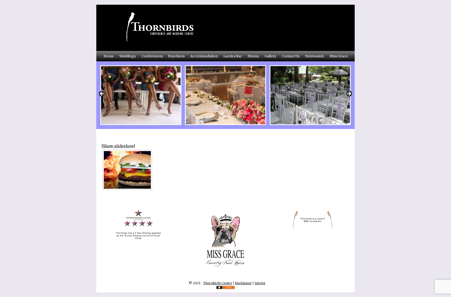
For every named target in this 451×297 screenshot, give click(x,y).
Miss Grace (339, 56)
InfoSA (260, 283)
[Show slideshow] (118, 146)
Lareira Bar (232, 56)
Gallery (270, 56)
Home (109, 56)
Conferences (152, 56)
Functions (176, 56)
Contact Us (290, 56)
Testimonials (314, 56)
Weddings (127, 56)
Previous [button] (102, 94)
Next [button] (348, 94)
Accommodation (204, 56)
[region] (225, 95)
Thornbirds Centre (217, 283)
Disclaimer (243, 283)
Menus (253, 56)
